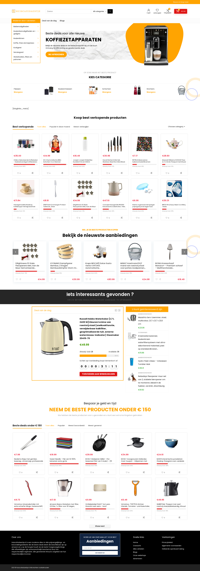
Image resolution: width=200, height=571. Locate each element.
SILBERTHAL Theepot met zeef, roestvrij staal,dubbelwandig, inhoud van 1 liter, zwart (171, 506)
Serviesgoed (18, 52)
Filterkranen (142, 332)
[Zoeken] (110, 11)
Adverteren (137, 558)
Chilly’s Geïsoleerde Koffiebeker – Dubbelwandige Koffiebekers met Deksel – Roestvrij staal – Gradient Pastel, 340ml (26, 163)
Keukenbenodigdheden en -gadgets (25, 32)
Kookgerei (17, 47)
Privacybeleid (167, 542)
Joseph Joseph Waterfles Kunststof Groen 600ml (82, 161)
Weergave (18, 92)
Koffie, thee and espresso (24, 43)
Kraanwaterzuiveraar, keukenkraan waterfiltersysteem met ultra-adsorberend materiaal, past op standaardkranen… (152, 342)
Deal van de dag (49, 20)
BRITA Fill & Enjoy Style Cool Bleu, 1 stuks (174, 206)
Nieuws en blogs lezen (181, 2)
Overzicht (137, 545)
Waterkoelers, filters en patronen (23, 58)
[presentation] (15, 252)
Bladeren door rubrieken (24, 20)
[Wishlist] (157, 10)
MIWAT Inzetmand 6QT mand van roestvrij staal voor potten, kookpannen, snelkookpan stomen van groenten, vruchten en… (97, 268)
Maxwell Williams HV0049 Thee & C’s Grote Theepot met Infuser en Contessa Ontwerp (174, 162)
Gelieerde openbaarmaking (173, 549)
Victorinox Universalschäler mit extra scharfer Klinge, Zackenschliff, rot (28, 506)
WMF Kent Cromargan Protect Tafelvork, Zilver (54, 206)
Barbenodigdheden (21, 26)
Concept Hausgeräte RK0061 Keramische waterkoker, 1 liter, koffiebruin (114, 207)
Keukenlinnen (19, 38)
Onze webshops (139, 555)
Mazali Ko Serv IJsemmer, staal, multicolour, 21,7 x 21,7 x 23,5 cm (152, 320)
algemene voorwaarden (171, 545)
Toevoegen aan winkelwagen (98, 370)
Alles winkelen (138, 549)
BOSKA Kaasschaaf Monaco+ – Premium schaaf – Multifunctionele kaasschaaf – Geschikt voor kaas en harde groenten (134, 268)
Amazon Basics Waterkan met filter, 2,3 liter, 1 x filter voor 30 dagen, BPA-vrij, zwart (64, 506)
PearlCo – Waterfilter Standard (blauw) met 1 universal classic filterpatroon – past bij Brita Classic (168, 268)
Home (135, 542)
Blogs (62, 20)
